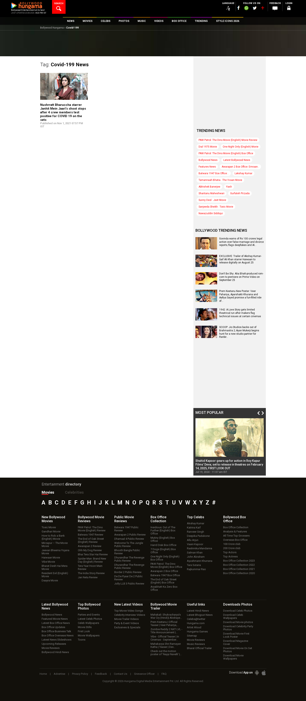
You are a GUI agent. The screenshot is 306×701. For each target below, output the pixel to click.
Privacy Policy (80, 673)
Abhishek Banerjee (209, 186)
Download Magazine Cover (235, 642)
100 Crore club (231, 544)
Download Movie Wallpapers (233, 657)
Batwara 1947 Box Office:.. (214, 173)
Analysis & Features (235, 531)
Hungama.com (196, 623)
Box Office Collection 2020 (239, 573)
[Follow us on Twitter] (255, 8)
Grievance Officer (144, 673)
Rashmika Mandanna (199, 548)
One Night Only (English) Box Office (165, 558)
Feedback (101, 673)
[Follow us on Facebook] (238, 8)
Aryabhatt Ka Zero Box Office (164, 588)
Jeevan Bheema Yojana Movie (55, 552)
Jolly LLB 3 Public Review (129, 583)
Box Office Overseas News (57, 635)
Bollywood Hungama (52, 27)
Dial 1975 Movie (208, 146)
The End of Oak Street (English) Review (91, 540)
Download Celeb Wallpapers (233, 616)
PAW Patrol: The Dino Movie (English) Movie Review (228, 140)
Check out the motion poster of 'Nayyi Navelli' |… (166, 653)
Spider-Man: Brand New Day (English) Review (92, 560)
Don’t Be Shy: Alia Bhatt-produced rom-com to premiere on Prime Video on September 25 (241, 277)
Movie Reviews (51, 648)
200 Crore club (231, 548)
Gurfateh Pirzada (240, 193)
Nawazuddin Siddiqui (211, 213)
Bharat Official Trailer (199, 648)
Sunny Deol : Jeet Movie (212, 200)
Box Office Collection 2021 (239, 569)
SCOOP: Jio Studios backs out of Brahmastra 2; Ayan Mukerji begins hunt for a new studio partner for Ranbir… (239, 332)
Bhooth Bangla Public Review (127, 552)
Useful (196, 604)
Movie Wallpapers (89, 635)
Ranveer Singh (195, 531)
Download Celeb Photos (237, 610)
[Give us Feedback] (274, 8)
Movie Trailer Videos (126, 619)
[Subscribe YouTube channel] (262, 8)
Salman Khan (195, 552)
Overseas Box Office (235, 539)
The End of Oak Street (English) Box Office (164, 581)
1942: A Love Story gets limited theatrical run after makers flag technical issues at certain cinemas (240, 313)
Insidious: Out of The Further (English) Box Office (163, 530)
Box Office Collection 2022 (239, 564)
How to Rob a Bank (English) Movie (53, 537)
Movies (48, 492)
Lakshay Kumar (243, 173)
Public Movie (124, 519)
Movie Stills (85, 627)
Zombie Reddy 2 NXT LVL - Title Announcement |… (166, 631)
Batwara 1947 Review (90, 534)
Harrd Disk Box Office (163, 545)
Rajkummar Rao (196, 569)
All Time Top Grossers (236, 535)
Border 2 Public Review (128, 572)
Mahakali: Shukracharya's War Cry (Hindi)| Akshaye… (166, 616)
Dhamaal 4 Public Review (129, 538)
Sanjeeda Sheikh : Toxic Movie (216, 206)
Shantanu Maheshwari (211, 193)
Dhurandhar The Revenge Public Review (129, 559)
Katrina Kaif (194, 527)
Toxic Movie (49, 527)
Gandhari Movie (51, 531)
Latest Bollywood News (236, 160)
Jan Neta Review (88, 577)
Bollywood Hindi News (55, 652)
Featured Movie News (55, 618)
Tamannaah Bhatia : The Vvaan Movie (220, 180)
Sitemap (192, 635)
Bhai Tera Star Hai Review (93, 554)
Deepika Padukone (198, 535)
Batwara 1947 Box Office (165, 575)
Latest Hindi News (198, 610)
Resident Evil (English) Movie (55, 575)
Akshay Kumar (195, 523)
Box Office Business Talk (56, 631)
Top (195, 517)
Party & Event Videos (126, 623)
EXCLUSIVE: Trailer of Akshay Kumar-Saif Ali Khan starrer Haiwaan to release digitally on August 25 (240, 259)
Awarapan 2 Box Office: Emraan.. (240, 166)
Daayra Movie (50, 580)
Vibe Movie (48, 561)
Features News (207, 166)
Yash (229, 186)
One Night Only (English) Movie (240, 146)
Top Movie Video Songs (128, 610)
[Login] (289, 8)
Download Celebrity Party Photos (238, 628)
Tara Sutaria (194, 565)
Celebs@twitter (196, 619)
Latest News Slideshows (56, 639)
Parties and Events (89, 614)
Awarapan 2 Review (89, 546)
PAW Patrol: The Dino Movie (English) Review (92, 529)
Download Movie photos (238, 622)
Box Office (158, 519)
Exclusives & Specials (127, 627)
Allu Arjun (192, 540)
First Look (84, 631)
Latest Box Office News (56, 623)
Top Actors (229, 552)
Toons (81, 639)
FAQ (164, 673)
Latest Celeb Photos (90, 618)
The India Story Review (91, 573)
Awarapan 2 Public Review (130, 534)
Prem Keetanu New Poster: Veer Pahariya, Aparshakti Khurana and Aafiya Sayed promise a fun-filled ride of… (240, 296)
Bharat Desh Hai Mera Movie (54, 567)
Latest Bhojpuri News (200, 614)
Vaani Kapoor (195, 544)
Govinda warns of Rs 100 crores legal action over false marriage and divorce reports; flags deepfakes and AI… (241, 242)
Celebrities (74, 492)
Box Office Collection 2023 (239, 560)
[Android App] (257, 672)
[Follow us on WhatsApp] (246, 8)
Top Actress (230, 556)
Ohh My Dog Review (90, 550)
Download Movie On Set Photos (237, 650)
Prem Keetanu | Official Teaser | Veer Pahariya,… (165, 623)
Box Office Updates (53, 627)
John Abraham (196, 556)
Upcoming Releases (54, 643)
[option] (229, 445)
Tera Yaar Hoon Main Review (90, 567)
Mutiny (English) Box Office (163, 539)
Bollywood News (208, 160)
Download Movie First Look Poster (236, 635)
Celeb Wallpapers (88, 623)
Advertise (59, 673)
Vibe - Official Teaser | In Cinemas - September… (165, 638)
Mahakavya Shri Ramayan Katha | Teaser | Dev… (166, 645)
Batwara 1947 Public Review (126, 529)
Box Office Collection (235, 527)
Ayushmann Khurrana (199, 560)
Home (43, 673)
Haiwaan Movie (51, 557)
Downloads (237, 604)
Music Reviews (196, 644)
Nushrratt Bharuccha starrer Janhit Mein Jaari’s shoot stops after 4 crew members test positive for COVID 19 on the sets (63, 112)
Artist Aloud (194, 627)
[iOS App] (264, 672)
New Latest (128, 604)
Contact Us (120, 673)
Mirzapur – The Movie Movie (55, 544)
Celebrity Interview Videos (129, 614)
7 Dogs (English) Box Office (163, 551)
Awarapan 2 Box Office (164, 571)
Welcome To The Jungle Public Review (128, 544)
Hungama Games (197, 631)
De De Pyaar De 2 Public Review (128, 578)
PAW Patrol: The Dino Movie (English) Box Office (226, 153)
